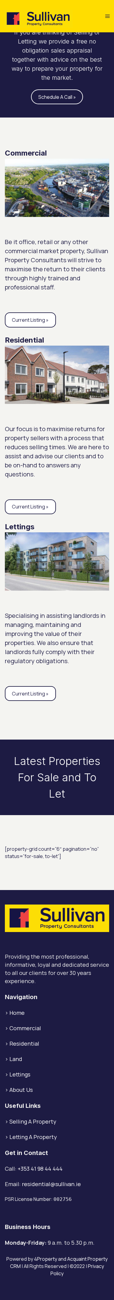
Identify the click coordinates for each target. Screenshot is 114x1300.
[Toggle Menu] (107, 16)
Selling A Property (32, 1121)
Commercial (25, 1028)
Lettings (19, 1074)
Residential (24, 1043)
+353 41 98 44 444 (40, 1168)
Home (17, 1012)
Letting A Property (33, 1136)
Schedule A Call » (57, 97)
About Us (21, 1089)
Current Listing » (30, 320)
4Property (45, 1259)
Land (15, 1059)
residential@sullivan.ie (51, 1184)
